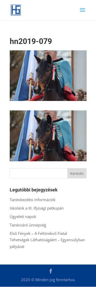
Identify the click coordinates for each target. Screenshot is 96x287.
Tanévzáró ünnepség (28, 224)
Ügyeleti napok (23, 216)
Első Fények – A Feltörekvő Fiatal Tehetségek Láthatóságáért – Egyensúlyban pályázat (47, 240)
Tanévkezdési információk (33, 199)
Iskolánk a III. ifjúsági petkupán (37, 208)
